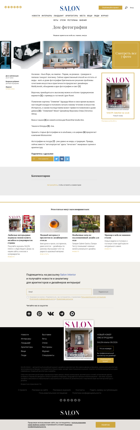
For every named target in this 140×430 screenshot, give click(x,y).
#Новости (11, 256)
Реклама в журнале (62, 390)
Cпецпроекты (48, 355)
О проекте (22, 390)
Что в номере (105, 348)
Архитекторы (71, 16)
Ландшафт (59, 16)
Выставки (46, 334)
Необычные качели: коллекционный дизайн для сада (85, 238)
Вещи (89, 16)
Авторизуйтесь (52, 185)
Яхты (55, 20)
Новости (36, 16)
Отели (63, 20)
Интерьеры (47, 16)
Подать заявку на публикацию (103, 390)
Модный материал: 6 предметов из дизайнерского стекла (53, 238)
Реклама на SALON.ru (109, 121)
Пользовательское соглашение (53, 393)
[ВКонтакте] (61, 158)
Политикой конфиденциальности (42, 299)
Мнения (83, 20)
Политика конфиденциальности (86, 393)
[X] (56, 158)
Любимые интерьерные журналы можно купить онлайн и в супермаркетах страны (20, 239)
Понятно (106, 425)
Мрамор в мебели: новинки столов (117, 236)
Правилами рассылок (65, 299)
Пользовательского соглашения (93, 297)
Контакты (80, 390)
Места (82, 16)
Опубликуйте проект (110, 8)
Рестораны (72, 20)
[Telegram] (67, 158)
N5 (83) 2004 (10, 89)
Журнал (104, 16)
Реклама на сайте (40, 390)
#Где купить (44, 254)
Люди (96, 16)
